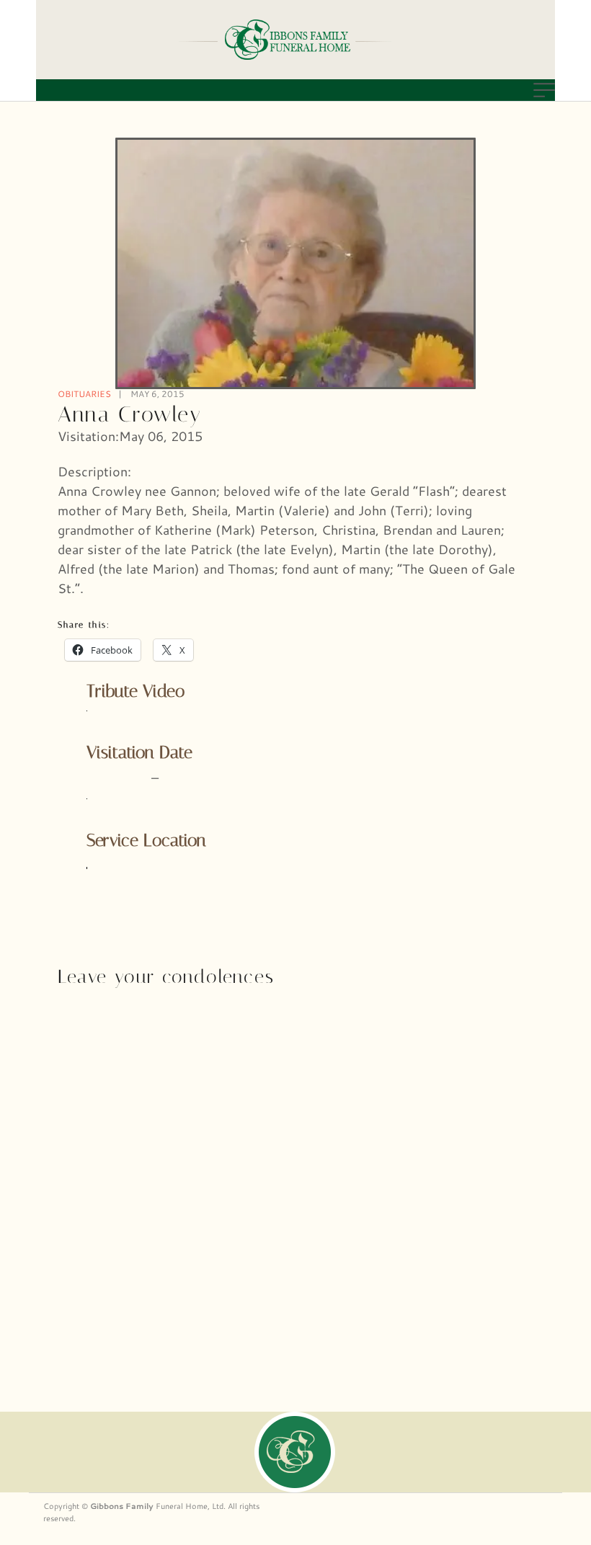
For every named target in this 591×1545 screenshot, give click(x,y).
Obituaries (84, 394)
